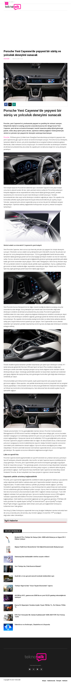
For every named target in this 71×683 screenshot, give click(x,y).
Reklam (64, 681)
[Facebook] (29, 669)
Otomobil (6, 59)
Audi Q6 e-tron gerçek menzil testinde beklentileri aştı (34, 576)
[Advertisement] (35, 30)
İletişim (58, 681)
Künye (44, 681)
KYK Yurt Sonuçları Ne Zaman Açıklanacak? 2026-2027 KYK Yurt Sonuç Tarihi (40, 615)
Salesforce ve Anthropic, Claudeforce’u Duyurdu (32, 624)
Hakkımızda (51, 681)
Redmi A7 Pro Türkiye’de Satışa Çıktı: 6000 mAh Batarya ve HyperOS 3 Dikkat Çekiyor (40, 538)
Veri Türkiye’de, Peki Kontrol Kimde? (28, 566)
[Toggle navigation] (6, 3)
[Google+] (37, 669)
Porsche (6, 137)
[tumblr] (41, 669)
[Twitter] (33, 669)
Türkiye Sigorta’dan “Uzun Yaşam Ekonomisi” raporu (34, 586)
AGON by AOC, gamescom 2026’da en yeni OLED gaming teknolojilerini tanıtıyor (40, 596)
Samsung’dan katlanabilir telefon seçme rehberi (32, 556)
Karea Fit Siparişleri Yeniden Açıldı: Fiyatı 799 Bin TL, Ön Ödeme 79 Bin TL (40, 606)
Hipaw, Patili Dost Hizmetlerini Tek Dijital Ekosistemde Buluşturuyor (39, 547)
